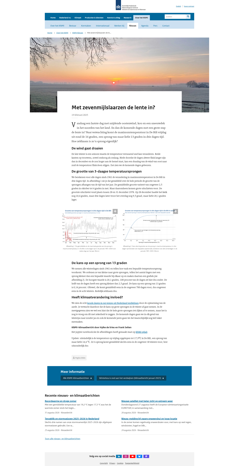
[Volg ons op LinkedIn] (119, 456)
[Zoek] (188, 16)
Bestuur (72, 25)
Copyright (104, 463)
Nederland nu (65, 17)
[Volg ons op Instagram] (125, 456)
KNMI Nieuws (77, 33)
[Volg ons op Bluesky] (139, 456)
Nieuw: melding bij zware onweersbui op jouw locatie (149, 418)
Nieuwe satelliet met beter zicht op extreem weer (147, 401)
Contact (165, 25)
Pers (155, 25)
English (178, 6)
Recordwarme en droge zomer (60, 401)
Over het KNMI (141, 17)
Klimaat (78, 17)
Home (53, 17)
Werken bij (119, 25)
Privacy (112, 463)
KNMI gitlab (141, 331)
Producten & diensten (94, 17)
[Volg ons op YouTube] (132, 456)
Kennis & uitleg (113, 17)
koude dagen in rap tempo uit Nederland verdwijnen (113, 302)
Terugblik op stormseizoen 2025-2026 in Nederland (72, 418)
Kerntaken (86, 25)
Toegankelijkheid (132, 463)
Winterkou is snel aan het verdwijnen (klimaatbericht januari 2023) (130, 378)
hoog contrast (189, 6)
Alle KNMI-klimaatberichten (76, 378)
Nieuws (132, 25)
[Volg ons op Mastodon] (146, 456)
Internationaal (102, 25)
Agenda (144, 25)
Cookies (120, 463)
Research (127, 17)
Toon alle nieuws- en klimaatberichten (62, 438)
